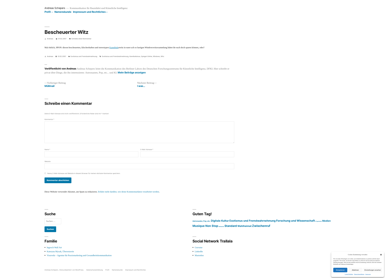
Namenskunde (62, 11)
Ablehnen (355, 270)
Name (47, 149)
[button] (381, 255)
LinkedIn (199, 251)
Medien (326, 220)
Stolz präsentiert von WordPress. (71, 270)
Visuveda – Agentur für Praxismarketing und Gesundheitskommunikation (79, 255)
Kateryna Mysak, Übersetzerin (60, 251)
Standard (230, 226)
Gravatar (198, 247)
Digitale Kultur (220, 220)
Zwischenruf (261, 226)
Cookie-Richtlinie (349, 274)
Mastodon (199, 255)
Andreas (50, 39)
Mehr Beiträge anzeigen (132, 72)
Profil (48, 11)
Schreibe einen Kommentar (81, 39)
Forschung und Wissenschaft (295, 220)
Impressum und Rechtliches (89, 11)
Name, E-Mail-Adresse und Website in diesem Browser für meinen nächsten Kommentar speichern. (83, 173)
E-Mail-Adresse (146, 149)
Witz (162, 56)
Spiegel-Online (146, 56)
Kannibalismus (134, 56)
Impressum (368, 274)
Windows (156, 56)
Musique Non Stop (205, 226)
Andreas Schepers (55, 8)
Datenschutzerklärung (359, 274)
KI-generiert (319, 221)
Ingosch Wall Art (54, 247)
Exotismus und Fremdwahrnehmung (84, 56)
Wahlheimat (244, 226)
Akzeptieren (340, 270)
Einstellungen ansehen (372, 270)
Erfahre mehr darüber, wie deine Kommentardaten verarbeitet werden (128, 191)
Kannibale (114, 47)
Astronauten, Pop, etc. (201, 221)
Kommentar (49, 119)
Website (48, 161)
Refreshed (221, 226)
